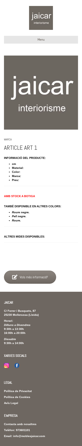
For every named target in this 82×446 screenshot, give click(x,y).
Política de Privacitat (18, 391)
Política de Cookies (17, 397)
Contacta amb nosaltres (20, 424)
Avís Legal (11, 403)
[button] (30, 277)
